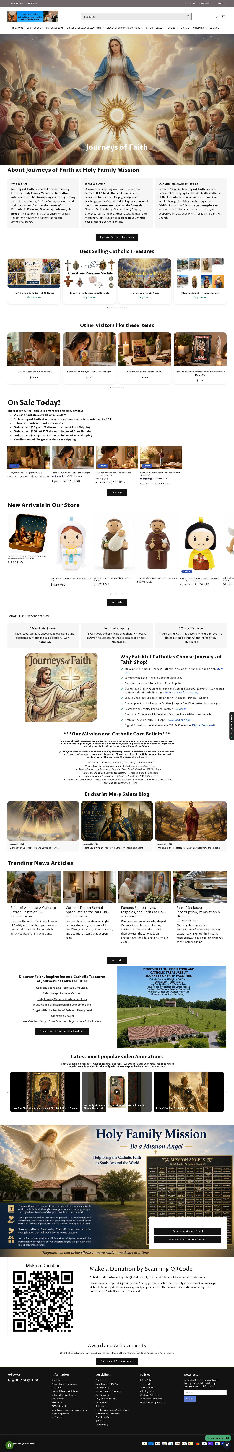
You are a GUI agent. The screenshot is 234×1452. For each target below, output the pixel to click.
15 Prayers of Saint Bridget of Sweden (24, 473)
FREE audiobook (59, 1406)
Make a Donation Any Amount (188, 1239)
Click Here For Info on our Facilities (62, 1031)
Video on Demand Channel (64, 1395)
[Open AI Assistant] (227, 1445)
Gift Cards (56, 1388)
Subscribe (190, 1399)
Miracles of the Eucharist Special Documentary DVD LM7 (200, 373)
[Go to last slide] (7, 1092)
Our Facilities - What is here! (65, 1391)
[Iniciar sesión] (217, 16)
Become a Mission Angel (188, 1231)
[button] (85, 28)
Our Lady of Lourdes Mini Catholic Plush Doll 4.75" (71, 580)
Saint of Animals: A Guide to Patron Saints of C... (33, 910)
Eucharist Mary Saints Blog (108, 1391)
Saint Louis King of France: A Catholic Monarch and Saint (113, 847)
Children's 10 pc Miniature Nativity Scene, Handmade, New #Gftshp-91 (26, 557)
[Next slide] (226, 1092)
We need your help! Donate (64, 1384)
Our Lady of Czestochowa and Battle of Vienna (34, 847)
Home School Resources (151, 1399)
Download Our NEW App (107, 1384)
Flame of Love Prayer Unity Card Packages (89, 371)
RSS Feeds (100, 1421)
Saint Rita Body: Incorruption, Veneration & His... (198, 912)
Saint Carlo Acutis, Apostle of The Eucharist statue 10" (160, 474)
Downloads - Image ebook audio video (69, 1410)
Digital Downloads (203, 725)
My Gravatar (57, 1417)
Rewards (181, 709)
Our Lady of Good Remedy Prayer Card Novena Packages (113, 474)
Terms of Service (147, 1388)
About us (56, 1380)
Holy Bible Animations (106, 1399)
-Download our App (178, 720)
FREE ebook (57, 1403)
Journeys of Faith (28, 1444)
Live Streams (58, 1399)
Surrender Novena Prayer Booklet (144, 371)
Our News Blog (102, 1388)
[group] (67, 476)
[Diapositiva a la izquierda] (111, 594)
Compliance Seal (103, 1417)
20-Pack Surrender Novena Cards (33, 371)
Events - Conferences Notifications (112, 1410)
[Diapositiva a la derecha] (123, 594)
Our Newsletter (103, 1395)
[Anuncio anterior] (8, 3)
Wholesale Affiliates (149, 1395)
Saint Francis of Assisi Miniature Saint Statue (157, 578)
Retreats (100, 1406)
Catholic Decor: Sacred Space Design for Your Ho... (88, 910)
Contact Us (101, 1380)
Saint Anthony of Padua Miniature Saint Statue (112, 579)
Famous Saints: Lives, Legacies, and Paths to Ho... (143, 910)
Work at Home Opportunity (153, 1403)
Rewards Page (102, 1425)
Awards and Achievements (116, 1361)
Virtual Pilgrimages (60, 1414)
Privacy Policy (146, 1384)
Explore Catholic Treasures (117, 237)
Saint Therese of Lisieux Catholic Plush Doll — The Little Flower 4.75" (199, 580)
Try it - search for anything (181, 692)
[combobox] (136, 16)
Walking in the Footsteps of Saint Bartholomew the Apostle (188, 847)
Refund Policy (146, 1380)
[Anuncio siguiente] (185, 3)
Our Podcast (101, 1403)
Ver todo (117, 492)
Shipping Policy (147, 1391)
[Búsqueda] (188, 16)
